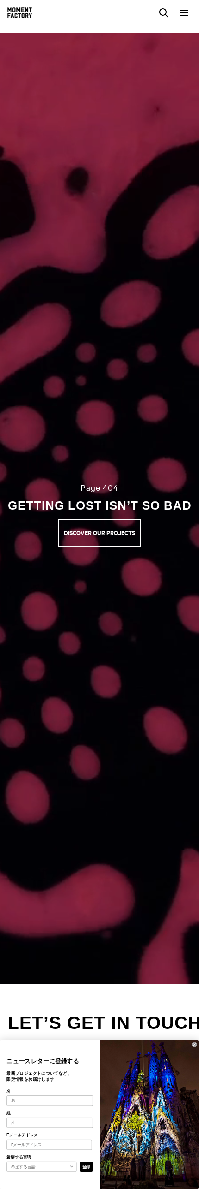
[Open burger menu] (184, 13)
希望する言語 (18, 1157)
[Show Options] (71, 1166)
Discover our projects (99, 532)
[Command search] (164, 13)
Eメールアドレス (22, 1135)
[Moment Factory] (19, 12)
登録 (86, 1167)
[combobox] (40, 1166)
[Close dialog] (194, 1044)
